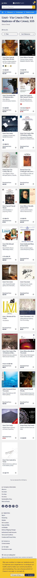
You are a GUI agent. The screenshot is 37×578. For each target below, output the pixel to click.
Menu (5, 3)
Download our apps (7, 549)
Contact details (6, 543)
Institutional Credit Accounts (9, 532)
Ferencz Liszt (30, 12)
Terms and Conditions (7, 535)
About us (4, 489)
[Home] (2, 12)
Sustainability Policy (7, 499)
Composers (19, 12)
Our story (4, 496)
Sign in (3, 515)
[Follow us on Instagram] (13, 506)
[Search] (33, 7)
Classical (10, 12)
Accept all (30, 575)
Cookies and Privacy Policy (9, 537)
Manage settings (16, 575)
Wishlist (4, 520)
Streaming (4, 517)
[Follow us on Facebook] (3, 506)
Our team (4, 492)
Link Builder (5, 527)
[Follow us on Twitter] (7, 506)
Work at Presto (6, 501)
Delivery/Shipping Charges (9, 530)
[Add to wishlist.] (16, 73)
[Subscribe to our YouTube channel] (17, 506)
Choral (8, 24)
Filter (7, 34)
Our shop (4, 494)
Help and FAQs (5, 525)
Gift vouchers (5, 522)
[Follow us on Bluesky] (10, 506)
